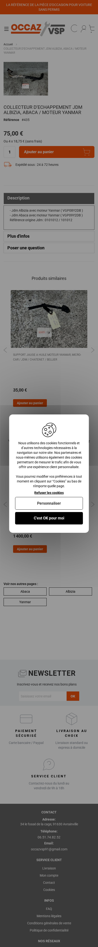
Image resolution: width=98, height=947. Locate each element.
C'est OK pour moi (49, 518)
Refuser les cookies (49, 492)
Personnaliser (49, 503)
